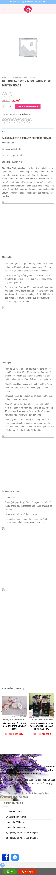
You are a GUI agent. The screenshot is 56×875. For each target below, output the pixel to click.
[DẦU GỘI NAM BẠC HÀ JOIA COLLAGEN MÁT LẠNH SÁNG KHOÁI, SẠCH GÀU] (41, 705)
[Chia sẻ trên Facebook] (9, 120)
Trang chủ (5, 77)
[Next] (54, 716)
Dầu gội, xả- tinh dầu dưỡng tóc (23, 77)
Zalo (11, 871)
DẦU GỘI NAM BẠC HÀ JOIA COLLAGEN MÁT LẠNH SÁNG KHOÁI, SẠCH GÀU (41, 726)
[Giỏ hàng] (2, 865)
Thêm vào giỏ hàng (28, 106)
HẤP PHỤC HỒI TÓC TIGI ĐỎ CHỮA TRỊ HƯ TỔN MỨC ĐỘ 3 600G (14, 726)
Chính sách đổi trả (14, 811)
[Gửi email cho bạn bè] (19, 120)
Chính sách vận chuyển (16, 817)
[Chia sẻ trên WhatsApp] (4, 120)
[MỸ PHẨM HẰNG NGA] (28, 9)
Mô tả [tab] (4, 131)
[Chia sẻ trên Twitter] (14, 120)
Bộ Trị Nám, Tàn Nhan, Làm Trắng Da (22, 832)
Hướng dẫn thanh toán (15, 827)
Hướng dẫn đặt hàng (15, 822)
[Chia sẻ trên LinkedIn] (29, 120)
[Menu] (4, 8)
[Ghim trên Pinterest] (24, 120)
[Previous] (2, 716)
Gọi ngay (29, 871)
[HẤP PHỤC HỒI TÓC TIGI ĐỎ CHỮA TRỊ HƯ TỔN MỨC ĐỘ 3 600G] (14, 705)
